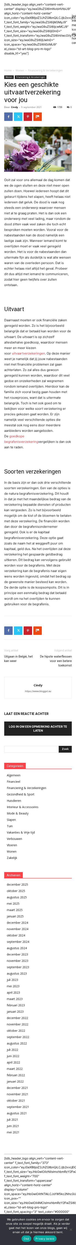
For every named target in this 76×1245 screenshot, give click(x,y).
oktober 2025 (16, 891)
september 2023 (18, 967)
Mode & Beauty (17, 813)
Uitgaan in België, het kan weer (18, 659)
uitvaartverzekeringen (28, 353)
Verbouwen (14, 839)
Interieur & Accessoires (22, 807)
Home (8, 70)
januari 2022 (15, 1081)
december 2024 (17, 923)
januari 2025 (15, 916)
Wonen (20, 70)
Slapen (11, 820)
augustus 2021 (17, 1113)
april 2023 (13, 992)
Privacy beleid (44, 1238)
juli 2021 (12, 1120)
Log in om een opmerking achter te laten (38, 728)
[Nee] (71, 1229)
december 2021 (17, 1088)
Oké (26, 1238)
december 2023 (17, 954)
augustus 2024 (17, 948)
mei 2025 (13, 904)
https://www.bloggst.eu (38, 691)
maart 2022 (15, 1069)
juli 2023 (12, 980)
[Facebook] (8, 116)
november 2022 (17, 1024)
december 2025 (17, 884)
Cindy (14, 107)
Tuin (10, 826)
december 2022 (17, 1018)
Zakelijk (12, 858)
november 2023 (17, 961)
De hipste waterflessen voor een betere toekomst (56, 661)
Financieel (13, 782)
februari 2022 (16, 1075)
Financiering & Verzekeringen (45, 70)
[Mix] (37, 116)
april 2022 (13, 1062)
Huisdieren (14, 801)
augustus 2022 (17, 1043)
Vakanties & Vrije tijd (21, 832)
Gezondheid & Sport (20, 794)
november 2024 (17, 929)
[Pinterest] (28, 116)
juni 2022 (13, 1056)
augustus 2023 (17, 973)
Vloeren (12, 845)
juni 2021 (13, 1126)
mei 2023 (13, 986)
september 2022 (18, 1037)
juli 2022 (12, 1050)
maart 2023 (15, 999)
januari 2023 (15, 1012)
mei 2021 (13, 1132)
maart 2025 (15, 910)
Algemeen (13, 775)
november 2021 (17, 1094)
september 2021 (18, 1107)
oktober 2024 (16, 935)
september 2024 (18, 942)
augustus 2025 (17, 897)
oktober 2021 (16, 1100)
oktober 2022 (16, 1031)
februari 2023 (16, 1005)
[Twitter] (18, 116)
